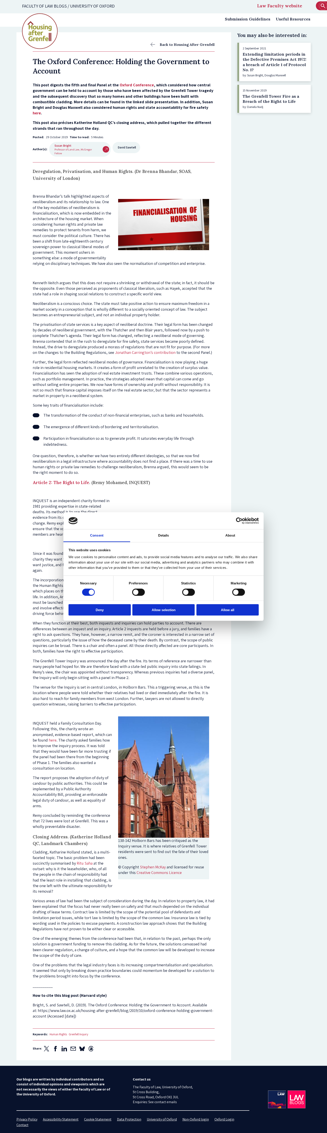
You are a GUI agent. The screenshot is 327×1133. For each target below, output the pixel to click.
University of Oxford (162, 1119)
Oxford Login (224, 1119)
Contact (22, 1125)
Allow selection (164, 610)
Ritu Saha (85, 863)
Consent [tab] (96, 535)
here (37, 113)
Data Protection (129, 1119)
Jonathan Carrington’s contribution (145, 352)
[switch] (138, 592)
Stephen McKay (153, 867)
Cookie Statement (97, 1119)
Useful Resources (293, 19)
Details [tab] (163, 535)
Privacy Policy (26, 1119)
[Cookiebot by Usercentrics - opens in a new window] (239, 520)
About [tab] (230, 535)
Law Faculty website (279, 5)
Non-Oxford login (195, 1119)
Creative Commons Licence (159, 872)
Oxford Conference (137, 84)
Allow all (227, 610)
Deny (100, 610)
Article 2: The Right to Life (61, 482)
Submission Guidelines (247, 19)
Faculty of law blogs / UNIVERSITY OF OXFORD (68, 6)
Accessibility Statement (61, 1119)
